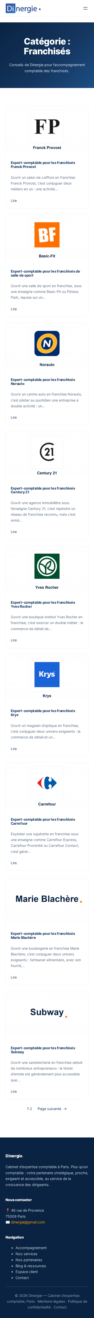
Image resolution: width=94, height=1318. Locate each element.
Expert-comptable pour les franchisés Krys (43, 713)
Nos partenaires (29, 1260)
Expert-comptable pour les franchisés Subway (43, 1050)
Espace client (27, 1271)
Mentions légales (51, 1301)
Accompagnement (31, 1248)
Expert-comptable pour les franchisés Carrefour (43, 821)
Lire (14, 200)
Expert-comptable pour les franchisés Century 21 (43, 490)
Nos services (27, 1254)
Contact (22, 1278)
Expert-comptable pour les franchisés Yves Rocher (43, 604)
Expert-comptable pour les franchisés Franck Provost (43, 165)
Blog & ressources (31, 1266)
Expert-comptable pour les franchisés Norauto (43, 382)
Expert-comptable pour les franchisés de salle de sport (45, 273)
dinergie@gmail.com (28, 1222)
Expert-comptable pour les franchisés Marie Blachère (43, 936)
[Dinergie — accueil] (23, 8)
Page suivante (52, 1109)
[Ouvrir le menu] (85, 8)
